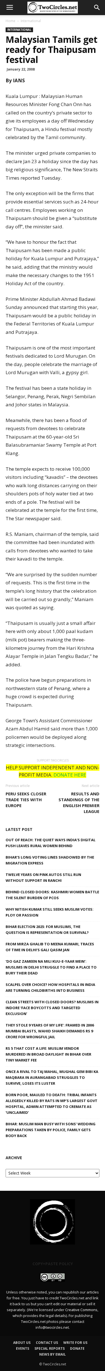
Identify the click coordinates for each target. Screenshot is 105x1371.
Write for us (75, 1342)
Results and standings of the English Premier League (79, 802)
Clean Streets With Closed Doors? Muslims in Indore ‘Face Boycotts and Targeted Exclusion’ (52, 1007)
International (31, 20)
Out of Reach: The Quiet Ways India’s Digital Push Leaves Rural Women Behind (50, 842)
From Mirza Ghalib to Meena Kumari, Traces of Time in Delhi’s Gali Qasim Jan (50, 946)
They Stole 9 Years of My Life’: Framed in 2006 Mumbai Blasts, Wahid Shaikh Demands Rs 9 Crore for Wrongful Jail (50, 1031)
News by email (52, 1354)
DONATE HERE (69, 775)
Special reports (49, 1348)
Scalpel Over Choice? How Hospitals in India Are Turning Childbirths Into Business (50, 987)
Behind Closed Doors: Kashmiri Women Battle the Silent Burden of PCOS (52, 894)
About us (22, 1342)
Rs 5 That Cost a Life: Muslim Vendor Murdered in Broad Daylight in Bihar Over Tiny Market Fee (48, 1054)
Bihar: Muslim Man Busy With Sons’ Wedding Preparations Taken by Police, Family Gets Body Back (50, 1129)
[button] (97, 7)
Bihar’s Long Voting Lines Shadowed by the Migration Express (50, 860)
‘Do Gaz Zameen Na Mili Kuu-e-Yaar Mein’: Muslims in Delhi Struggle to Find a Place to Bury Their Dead (51, 967)
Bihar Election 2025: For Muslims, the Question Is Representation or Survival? (47, 929)
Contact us (47, 1342)
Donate (77, 1348)
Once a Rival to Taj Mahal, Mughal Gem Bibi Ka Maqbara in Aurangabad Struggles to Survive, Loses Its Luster (52, 1077)
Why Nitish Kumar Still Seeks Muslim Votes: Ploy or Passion (50, 912)
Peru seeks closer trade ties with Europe (26, 799)
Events (22, 1348)
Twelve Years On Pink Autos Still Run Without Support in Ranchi (43, 877)
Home (10, 20)
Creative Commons (81, 1309)
